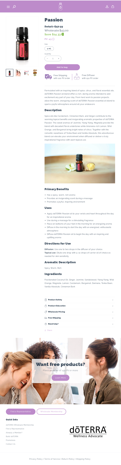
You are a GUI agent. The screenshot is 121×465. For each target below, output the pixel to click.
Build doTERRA (12, 436)
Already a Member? (14, 433)
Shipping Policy (83, 459)
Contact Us (10, 444)
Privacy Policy (36, 459)
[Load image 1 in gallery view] (9, 72)
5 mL (49, 49)
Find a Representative (21, 412)
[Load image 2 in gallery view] (18, 72)
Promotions (10, 440)
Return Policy (68, 459)
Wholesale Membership (51, 412)
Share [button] (49, 330)
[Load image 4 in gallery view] (35, 72)
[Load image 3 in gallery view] (26, 72)
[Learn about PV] (53, 39)
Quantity (48, 54)
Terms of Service (52, 459)
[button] (80, 300)
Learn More (60, 378)
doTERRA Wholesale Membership (20, 425)
